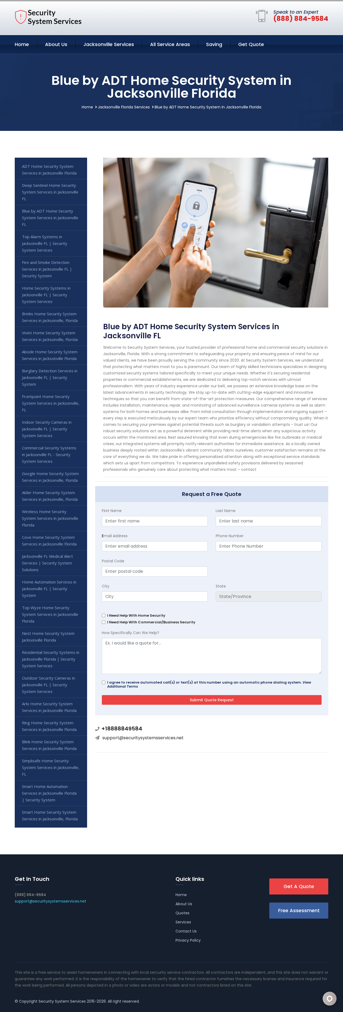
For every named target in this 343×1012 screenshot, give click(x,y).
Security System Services (62, 1001)
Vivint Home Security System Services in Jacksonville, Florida (50, 336)
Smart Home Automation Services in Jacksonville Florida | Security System (49, 793)
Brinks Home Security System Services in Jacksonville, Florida (50, 317)
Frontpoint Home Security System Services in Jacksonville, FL (50, 403)
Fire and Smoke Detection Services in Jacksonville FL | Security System (47, 269)
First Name (112, 510)
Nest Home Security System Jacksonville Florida (48, 637)
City (105, 586)
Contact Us (186, 931)
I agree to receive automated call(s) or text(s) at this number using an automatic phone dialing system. (209, 684)
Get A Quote (299, 886)
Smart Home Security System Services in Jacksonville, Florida (50, 815)
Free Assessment (299, 910)
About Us (56, 44)
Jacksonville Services (108, 44)
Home (22, 44)
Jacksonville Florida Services (124, 107)
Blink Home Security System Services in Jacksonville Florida (49, 745)
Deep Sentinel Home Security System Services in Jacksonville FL (50, 192)
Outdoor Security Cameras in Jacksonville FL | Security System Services (48, 684)
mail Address (115, 536)
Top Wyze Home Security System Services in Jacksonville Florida (50, 614)
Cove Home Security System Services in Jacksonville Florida (49, 541)
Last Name (226, 510)
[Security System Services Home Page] (48, 17)
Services (183, 922)
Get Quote (251, 44)
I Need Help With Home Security (136, 615)
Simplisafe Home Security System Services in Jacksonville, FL (50, 767)
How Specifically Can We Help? (130, 632)
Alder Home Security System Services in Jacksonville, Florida (50, 496)
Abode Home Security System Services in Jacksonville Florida (49, 355)
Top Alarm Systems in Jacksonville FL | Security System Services (44, 243)
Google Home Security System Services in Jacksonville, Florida (50, 477)
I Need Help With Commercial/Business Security (151, 622)
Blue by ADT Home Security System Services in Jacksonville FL (50, 217)
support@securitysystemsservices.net (143, 738)
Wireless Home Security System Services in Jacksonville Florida (50, 518)
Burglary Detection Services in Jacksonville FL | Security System (49, 377)
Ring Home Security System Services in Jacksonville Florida (49, 726)
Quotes (182, 913)
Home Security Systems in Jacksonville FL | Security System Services (46, 294)
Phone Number (230, 536)
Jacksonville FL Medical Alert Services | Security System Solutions (47, 563)
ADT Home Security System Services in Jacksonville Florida (49, 170)
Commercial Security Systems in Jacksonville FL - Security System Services (49, 454)
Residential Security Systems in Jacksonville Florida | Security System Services (50, 659)
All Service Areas (170, 44)
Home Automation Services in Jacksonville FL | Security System (49, 588)
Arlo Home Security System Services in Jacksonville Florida (49, 707)
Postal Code (113, 561)
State (221, 586)
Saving (214, 44)
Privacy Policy (188, 940)
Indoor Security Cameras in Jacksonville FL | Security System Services (47, 428)
